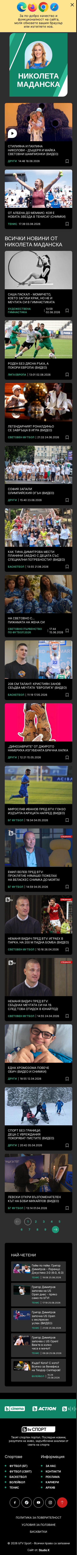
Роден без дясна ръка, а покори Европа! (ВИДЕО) (28, 355)
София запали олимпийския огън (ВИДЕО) (31, 478)
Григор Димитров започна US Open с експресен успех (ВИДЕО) (43, 1304)
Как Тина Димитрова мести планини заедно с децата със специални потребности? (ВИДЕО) (36, 540)
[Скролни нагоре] (61, 1502)
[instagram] (49, 1502)
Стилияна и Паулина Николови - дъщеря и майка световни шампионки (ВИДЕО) (33, 145)
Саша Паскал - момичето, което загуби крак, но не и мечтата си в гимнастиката (31, 290)
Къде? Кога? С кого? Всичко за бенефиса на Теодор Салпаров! (46, 1358)
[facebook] (13, 1502)
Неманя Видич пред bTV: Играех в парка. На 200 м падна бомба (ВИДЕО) (28, 925)
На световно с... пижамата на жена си (26, 604)
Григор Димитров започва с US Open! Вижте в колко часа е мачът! (45, 1332)
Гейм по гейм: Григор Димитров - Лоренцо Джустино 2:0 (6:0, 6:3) (45, 1250)
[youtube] (37, 1502)
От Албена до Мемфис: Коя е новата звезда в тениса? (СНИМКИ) (37, 208)
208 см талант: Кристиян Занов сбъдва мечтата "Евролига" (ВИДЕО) (29, 669)
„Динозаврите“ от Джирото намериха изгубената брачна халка (29, 734)
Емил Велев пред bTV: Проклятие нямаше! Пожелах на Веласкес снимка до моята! (34, 860)
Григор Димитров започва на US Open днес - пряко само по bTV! (44, 1279)
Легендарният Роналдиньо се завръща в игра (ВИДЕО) (31, 417)
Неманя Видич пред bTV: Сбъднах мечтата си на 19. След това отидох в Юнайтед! (33, 990)
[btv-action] (36, 1408)
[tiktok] (25, 1502)
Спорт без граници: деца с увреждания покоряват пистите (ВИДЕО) (31, 1116)
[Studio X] (42, 1550)
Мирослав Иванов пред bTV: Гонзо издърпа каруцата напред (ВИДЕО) (37, 797)
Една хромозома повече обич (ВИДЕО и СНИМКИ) (28, 1053)
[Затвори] (69, 4)
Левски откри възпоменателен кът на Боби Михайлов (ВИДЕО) (34, 1179)
